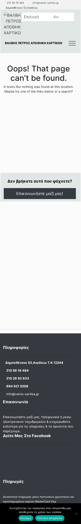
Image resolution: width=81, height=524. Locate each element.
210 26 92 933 (17, 378)
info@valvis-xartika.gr (45, 2)
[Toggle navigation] (72, 43)
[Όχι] (76, 514)
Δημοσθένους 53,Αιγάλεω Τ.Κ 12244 (34, 363)
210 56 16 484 (15, 2)
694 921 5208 (17, 386)
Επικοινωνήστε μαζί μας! (39, 193)
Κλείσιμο (25, 518)
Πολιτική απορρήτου (50, 518)
